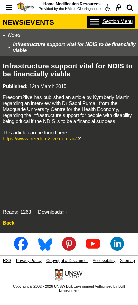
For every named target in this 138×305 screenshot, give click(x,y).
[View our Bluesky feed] (45, 248)
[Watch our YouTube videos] (93, 248)
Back (8, 223)
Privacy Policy (29, 260)
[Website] (129, 7)
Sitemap (127, 260)
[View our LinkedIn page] (117, 248)
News (14, 35)
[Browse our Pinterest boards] (69, 248)
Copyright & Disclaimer (67, 260)
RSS (7, 260)
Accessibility (104, 260)
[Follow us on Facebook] (21, 248)
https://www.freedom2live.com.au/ (40, 138)
